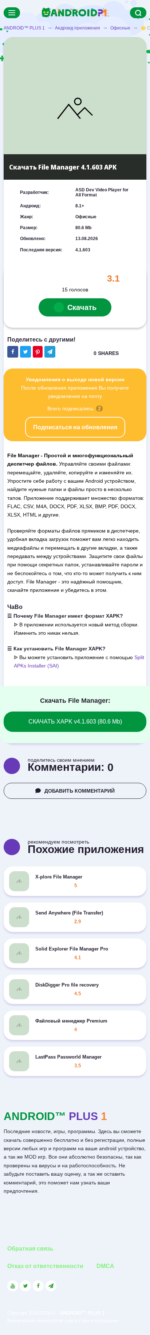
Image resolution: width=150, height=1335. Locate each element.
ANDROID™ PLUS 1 (24, 28)
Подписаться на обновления (75, 427)
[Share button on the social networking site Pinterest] (38, 352)
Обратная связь (30, 1249)
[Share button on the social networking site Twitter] (25, 352)
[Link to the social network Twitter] (25, 1285)
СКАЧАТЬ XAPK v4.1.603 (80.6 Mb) (75, 721)
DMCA (105, 1266)
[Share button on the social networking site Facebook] (12, 352)
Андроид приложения (77, 28)
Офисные (120, 28)
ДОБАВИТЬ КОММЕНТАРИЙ (79, 791)
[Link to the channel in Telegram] (51, 1285)
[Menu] (12, 12)
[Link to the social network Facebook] (38, 1285)
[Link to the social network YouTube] (12, 1285)
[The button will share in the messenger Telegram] (49, 352)
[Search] (138, 12)
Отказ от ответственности (45, 1266)
